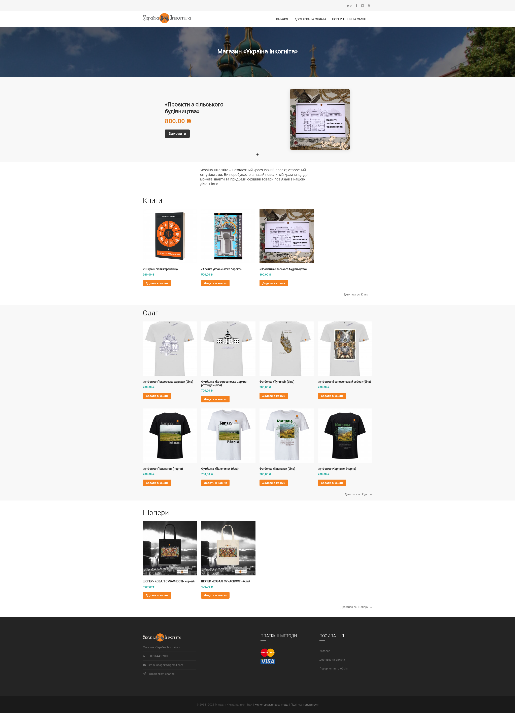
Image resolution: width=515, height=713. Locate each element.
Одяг (150, 313)
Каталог (324, 650)
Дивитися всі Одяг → (358, 494)
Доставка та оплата (310, 19)
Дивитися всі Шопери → (356, 606)
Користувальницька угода (272, 704)
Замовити (177, 134)
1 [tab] (257, 155)
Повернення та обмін (349, 19)
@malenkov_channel (161, 673)
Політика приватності (304, 704)
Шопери (156, 513)
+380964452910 (157, 656)
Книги (152, 200)
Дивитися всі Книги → (358, 294)
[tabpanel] (257, 119)
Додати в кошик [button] (157, 283)
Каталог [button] (282, 19)
